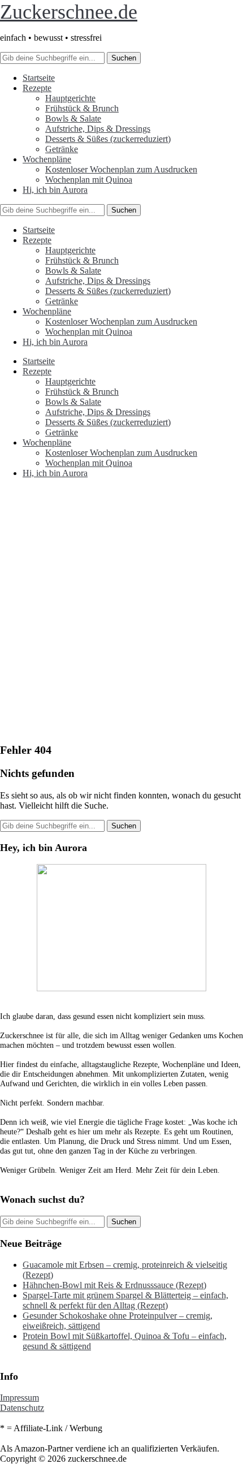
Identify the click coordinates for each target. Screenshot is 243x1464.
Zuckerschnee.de (68, 12)
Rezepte (37, 88)
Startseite (39, 78)
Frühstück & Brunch (82, 108)
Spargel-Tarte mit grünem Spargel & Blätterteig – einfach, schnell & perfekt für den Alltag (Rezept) (125, 1300)
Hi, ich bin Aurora (55, 190)
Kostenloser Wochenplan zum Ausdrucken (121, 169)
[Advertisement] (121, 614)
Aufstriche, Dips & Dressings (97, 128)
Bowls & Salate (73, 118)
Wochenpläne (47, 159)
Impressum (19, 1397)
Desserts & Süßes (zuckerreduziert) (108, 139)
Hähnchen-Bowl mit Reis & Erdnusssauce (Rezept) (114, 1285)
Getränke (61, 149)
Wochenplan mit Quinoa (88, 179)
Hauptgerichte (70, 98)
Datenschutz (22, 1408)
